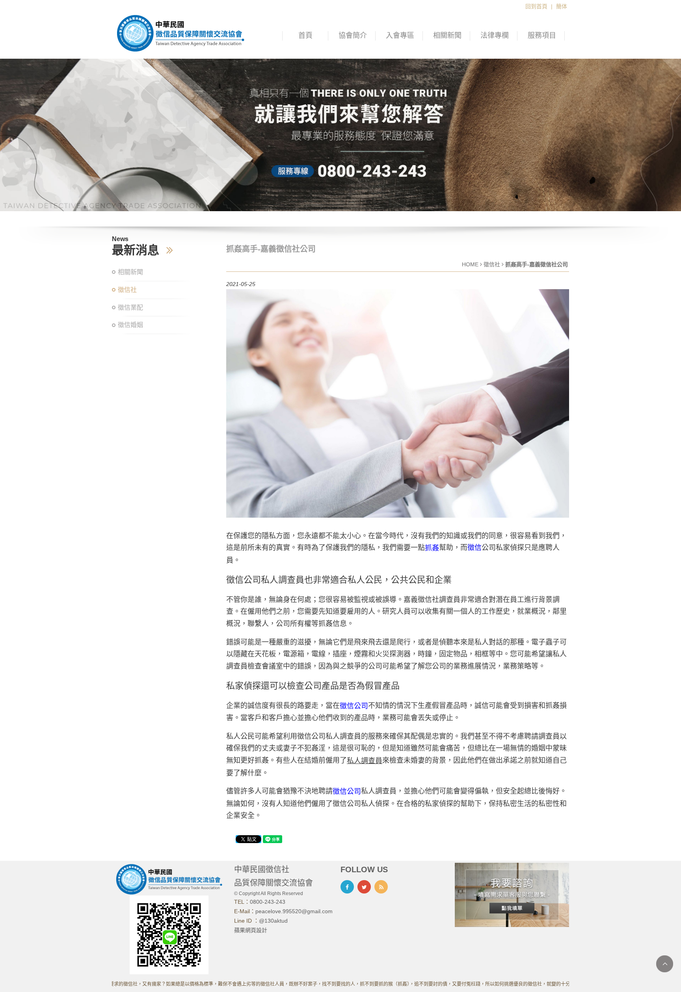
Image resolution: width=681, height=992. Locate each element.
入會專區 (400, 35)
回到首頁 (536, 6)
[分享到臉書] (347, 887)
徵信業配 (130, 307)
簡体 (561, 6)
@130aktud (273, 921)
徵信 (474, 548)
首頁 (305, 35)
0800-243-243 (267, 902)
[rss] (381, 887)
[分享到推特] (364, 887)
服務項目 (542, 35)
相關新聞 (447, 35)
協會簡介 (353, 35)
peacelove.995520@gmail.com (294, 911)
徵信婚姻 (130, 324)
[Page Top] (664, 963)
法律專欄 (494, 35)
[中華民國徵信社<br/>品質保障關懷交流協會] (180, 33)
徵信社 (127, 289)
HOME (470, 264)
